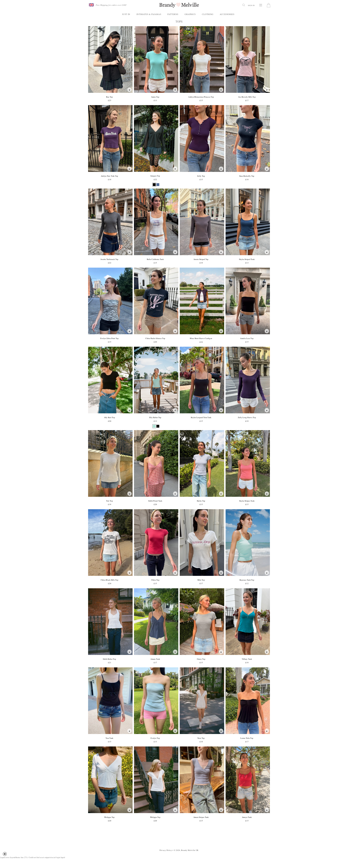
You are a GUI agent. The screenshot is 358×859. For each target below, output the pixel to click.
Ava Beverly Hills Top (247, 97)
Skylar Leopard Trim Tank (201, 417)
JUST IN (126, 14)
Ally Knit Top (109, 417)
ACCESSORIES (227, 14)
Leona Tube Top (246, 738)
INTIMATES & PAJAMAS (148, 14)
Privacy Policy (166, 850)
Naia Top (201, 738)
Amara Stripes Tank (201, 817)
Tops (184, 21)
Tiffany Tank (247, 659)
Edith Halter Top (109, 659)
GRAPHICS (190, 14)
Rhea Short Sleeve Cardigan (201, 338)
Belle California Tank (155, 259)
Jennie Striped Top (201, 259)
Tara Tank (109, 738)
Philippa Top (109, 817)
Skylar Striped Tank (247, 259)
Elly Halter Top (155, 417)
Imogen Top (155, 176)
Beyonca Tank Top (246, 580)
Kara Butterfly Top (246, 176)
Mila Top (201, 580)
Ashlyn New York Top (109, 176)
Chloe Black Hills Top (109, 580)
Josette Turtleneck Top (109, 259)
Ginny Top (201, 659)
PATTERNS (172, 14)
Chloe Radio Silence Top (155, 338)
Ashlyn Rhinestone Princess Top (201, 97)
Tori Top (109, 501)
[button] (6, 854)
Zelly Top (201, 176)
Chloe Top (155, 580)
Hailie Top (201, 501)
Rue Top (109, 97)
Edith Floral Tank (155, 501)
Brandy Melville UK (189, 850)
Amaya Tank (247, 817)
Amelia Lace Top (247, 338)
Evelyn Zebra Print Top (109, 338)
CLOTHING (207, 14)
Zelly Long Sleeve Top (247, 417)
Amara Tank (155, 659)
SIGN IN (251, 5)
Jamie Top (155, 97)
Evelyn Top (155, 738)
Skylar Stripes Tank (247, 501)
